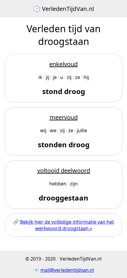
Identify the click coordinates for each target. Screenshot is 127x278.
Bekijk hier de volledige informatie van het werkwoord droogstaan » (67, 225)
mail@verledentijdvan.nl (67, 270)
